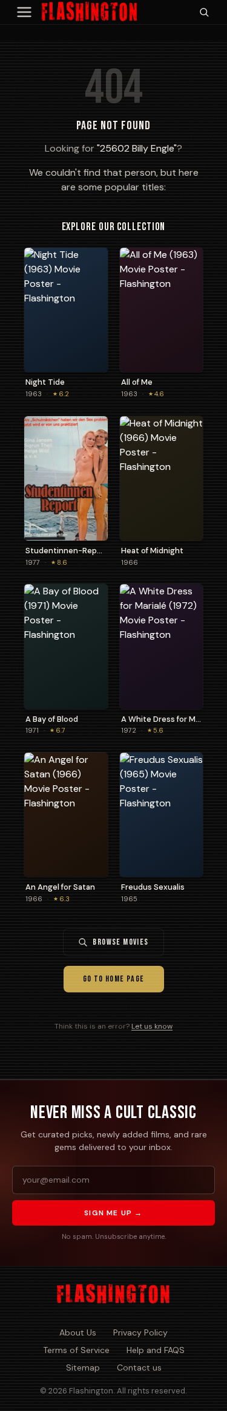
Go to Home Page (114, 979)
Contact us (139, 1367)
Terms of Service (76, 1350)
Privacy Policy (140, 1332)
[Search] (204, 12)
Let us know (152, 1026)
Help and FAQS (156, 1350)
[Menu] (24, 12)
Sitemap (83, 1367)
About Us (77, 1332)
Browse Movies (120, 942)
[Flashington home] (113, 1294)
